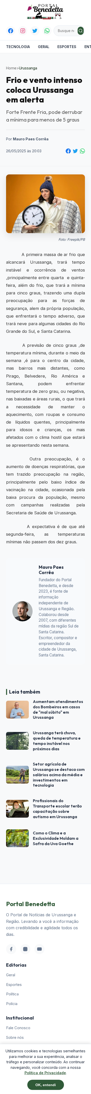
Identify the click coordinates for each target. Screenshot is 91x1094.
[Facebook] (10, 30)
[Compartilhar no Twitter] (75, 151)
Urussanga (28, 68)
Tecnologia (18, 46)
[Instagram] (22, 30)
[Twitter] (34, 30)
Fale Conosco (18, 1027)
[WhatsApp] (47, 30)
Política (12, 994)
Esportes (66, 46)
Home (11, 68)
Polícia (11, 1003)
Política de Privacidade (45, 1073)
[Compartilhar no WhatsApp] (82, 151)
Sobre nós (15, 1037)
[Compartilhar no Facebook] (68, 151)
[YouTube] (39, 949)
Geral (43, 46)
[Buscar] (81, 31)
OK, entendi (45, 1085)
